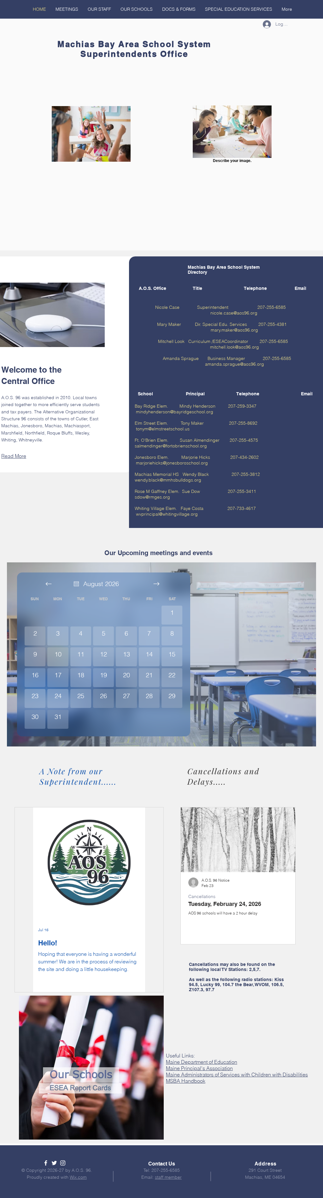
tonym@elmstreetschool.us (163, 429)
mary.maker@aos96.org (234, 330)
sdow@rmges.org (152, 497)
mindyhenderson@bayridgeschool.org (174, 412)
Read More (13, 456)
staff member (168, 1177)
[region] (91, 1068)
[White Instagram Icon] (62, 1162)
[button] (178, 9)
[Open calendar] (76, 583)
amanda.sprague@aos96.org (234, 364)
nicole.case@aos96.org (233, 313)
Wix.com (78, 1177)
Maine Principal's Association (199, 1068)
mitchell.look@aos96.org (234, 347)
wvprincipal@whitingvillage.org (167, 514)
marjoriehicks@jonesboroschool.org (172, 463)
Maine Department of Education (201, 1062)
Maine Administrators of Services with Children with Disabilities (237, 1074)
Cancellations (201, 896)
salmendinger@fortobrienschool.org (171, 446)
